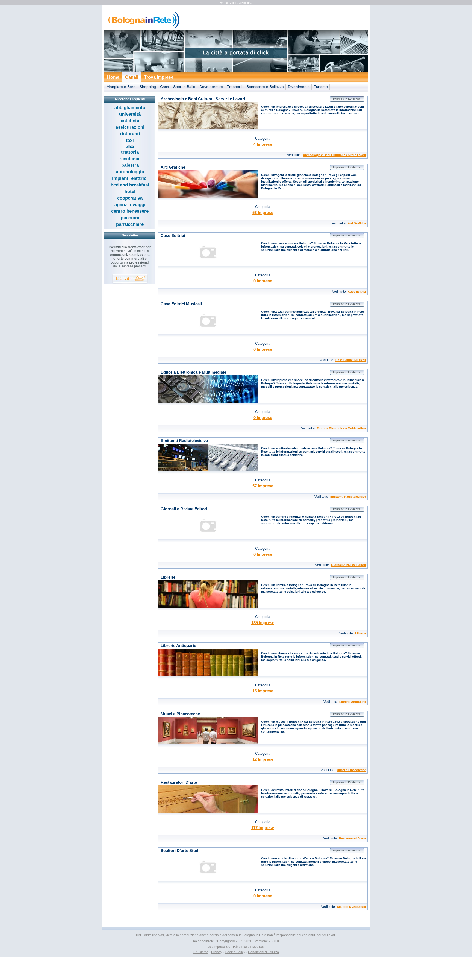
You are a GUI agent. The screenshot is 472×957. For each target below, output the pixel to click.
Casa (164, 86)
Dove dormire (211, 86)
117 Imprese (262, 827)
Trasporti (234, 86)
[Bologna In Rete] (142, 27)
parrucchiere (130, 224)
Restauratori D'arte (352, 838)
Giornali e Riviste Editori (348, 565)
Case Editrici (357, 291)
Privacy (216, 952)
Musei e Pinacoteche (351, 770)
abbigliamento (129, 107)
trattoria (130, 152)
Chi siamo (200, 952)
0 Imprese (262, 281)
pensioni (130, 217)
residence (129, 158)
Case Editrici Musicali (350, 360)
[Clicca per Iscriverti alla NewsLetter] (130, 279)
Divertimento (299, 86)
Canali (131, 77)
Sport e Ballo (184, 86)
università (130, 114)
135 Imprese (262, 622)
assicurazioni (130, 127)
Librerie (360, 633)
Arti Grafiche (357, 223)
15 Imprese (262, 691)
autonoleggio (130, 171)
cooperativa (130, 198)
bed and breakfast (130, 185)
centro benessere (130, 211)
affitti (130, 146)
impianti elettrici (130, 178)
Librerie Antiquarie (352, 701)
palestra (130, 165)
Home (113, 77)
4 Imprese (262, 144)
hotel (130, 191)
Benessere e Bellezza (265, 86)
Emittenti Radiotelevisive (348, 496)
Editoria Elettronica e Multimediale (341, 428)
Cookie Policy (235, 952)
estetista (130, 120)
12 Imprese (262, 759)
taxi (130, 140)
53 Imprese (262, 212)
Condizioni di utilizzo (263, 952)
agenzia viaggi (130, 204)
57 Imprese (262, 486)
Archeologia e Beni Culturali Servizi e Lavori (334, 155)
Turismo (321, 86)
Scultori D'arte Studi (351, 906)
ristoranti (130, 133)
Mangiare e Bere (121, 86)
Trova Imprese (158, 77)
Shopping (148, 86)
